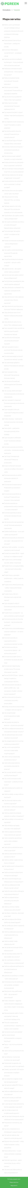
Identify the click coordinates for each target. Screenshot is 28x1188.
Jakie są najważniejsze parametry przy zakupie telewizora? (11, 901)
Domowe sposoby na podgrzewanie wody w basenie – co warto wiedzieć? (13, 506)
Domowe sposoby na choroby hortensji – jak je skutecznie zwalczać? (13, 622)
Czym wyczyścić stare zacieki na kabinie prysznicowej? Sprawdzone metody (14, 331)
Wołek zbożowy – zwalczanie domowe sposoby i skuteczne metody (13, 422)
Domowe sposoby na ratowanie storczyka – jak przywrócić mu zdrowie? (14, 541)
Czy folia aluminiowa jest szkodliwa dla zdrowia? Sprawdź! (12, 341)
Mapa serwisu (14, 1182)
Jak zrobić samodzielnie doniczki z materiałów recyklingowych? (12, 750)
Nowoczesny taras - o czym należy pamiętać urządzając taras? (12, 1154)
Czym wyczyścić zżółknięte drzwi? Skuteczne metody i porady (12, 441)
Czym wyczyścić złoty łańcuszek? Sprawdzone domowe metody (11, 375)
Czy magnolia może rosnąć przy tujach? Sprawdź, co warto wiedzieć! (14, 125)
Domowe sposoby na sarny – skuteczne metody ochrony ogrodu (13, 516)
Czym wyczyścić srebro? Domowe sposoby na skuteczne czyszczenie (14, 607)
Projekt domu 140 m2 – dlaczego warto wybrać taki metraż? (12, 597)
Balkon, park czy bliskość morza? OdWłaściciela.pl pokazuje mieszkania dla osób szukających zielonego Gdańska (13, 31)
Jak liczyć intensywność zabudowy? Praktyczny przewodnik (11, 460)
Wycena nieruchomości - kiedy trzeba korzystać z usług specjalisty (14, 1145)
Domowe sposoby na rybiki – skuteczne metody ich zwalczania (13, 478)
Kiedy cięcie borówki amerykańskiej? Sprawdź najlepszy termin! (12, 106)
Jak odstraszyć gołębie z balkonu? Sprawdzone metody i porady (14, 366)
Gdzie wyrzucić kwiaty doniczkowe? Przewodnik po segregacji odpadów (13, 90)
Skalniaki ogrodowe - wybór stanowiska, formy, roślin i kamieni (13, 1163)
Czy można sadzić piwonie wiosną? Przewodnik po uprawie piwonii (12, 134)
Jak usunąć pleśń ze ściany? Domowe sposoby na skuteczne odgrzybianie (14, 394)
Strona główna (6, 10)
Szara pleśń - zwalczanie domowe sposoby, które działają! (11, 431)
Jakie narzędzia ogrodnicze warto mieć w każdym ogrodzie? (13, 841)
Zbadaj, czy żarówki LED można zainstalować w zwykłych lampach (14, 1073)
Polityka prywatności (13, 1179)
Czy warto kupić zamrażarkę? (13, 1032)
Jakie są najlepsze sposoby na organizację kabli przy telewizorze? (13, 935)
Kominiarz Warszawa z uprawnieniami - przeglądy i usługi (13, 53)
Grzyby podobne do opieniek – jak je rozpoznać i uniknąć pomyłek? (14, 184)
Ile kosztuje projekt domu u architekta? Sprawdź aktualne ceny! (13, 660)
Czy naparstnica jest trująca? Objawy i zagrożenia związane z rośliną (14, 115)
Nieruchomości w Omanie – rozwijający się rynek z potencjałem (13, 700)
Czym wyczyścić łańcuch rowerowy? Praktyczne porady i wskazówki (13, 413)
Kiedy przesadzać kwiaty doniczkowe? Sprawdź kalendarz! (11, 81)
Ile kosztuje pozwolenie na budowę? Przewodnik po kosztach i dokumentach (12, 497)
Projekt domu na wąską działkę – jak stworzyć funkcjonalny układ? (13, 569)
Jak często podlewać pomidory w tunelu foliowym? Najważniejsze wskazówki (14, 225)
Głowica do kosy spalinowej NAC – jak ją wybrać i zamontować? (13, 994)
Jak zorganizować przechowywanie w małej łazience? (12, 716)
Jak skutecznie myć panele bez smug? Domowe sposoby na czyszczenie (14, 525)
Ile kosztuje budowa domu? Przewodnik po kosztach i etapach (13, 488)
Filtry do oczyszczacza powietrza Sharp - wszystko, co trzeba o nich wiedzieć (14, 1026)
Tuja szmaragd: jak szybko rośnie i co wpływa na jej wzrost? (12, 234)
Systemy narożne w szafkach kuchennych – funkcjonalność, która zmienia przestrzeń (13, 62)
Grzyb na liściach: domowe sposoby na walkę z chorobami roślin (13, 469)
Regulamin (14, 1185)
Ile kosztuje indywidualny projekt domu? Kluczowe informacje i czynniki (12, 669)
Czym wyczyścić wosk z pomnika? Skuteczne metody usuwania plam (13, 350)
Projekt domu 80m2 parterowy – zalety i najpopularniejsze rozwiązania (13, 588)
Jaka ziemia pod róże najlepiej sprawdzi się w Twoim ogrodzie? (14, 300)
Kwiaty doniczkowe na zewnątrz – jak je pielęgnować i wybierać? (14, 244)
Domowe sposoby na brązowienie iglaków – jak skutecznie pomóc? (12, 650)
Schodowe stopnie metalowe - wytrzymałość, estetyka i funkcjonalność (14, 985)
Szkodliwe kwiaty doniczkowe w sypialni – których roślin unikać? (13, 262)
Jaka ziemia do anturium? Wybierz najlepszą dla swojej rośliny (13, 316)
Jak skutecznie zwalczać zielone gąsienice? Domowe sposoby (13, 384)
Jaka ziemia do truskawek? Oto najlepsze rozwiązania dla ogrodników (14, 291)
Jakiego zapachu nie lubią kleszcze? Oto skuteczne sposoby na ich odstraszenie (13, 209)
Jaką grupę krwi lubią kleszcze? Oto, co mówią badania (12, 200)
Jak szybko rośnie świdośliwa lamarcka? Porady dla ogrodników (13, 253)
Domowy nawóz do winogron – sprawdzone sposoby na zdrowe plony (13, 150)
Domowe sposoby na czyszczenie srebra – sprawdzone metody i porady (13, 641)
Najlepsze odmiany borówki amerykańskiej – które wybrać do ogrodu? (13, 72)
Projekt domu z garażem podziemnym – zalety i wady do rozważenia (13, 578)
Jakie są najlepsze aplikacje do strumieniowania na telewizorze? (14, 969)
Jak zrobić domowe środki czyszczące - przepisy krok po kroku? (13, 782)
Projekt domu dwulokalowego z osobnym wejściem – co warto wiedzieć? (14, 632)
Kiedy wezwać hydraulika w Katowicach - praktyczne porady (12, 44)
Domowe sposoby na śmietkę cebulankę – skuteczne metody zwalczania (14, 450)
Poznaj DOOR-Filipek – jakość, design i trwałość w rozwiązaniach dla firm (13, 678)
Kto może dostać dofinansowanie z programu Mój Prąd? (13, 1038)
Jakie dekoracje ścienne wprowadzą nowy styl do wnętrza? (12, 766)
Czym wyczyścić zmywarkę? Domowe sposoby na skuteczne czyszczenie (14, 403)
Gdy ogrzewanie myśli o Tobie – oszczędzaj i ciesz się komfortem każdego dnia (14, 1016)
